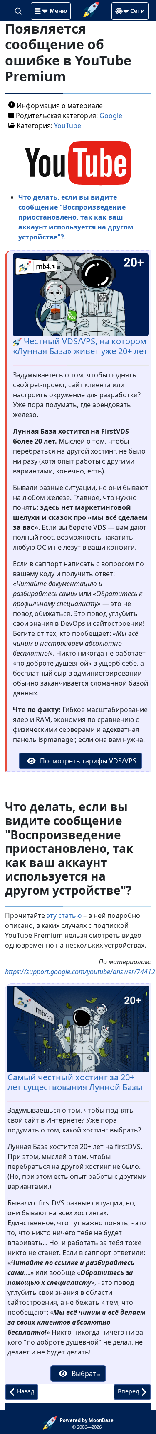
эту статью (64, 915)
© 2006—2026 (87, 1423)
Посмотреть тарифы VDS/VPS (87, 760)
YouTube (67, 125)
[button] (51, 11)
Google (110, 115)
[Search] (19, 10)
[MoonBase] (51, 1422)
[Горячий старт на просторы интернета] (91, 8)
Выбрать (85, 1373)
